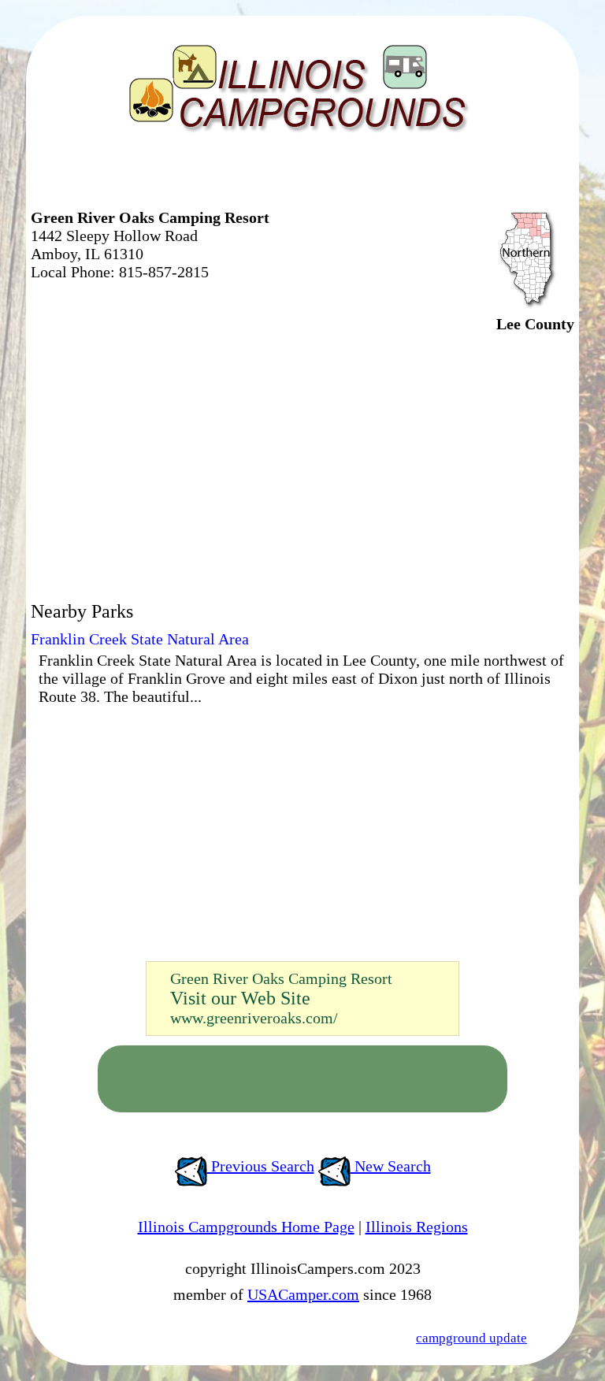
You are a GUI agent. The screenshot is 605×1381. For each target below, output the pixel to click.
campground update (471, 1338)
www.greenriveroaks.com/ (254, 1017)
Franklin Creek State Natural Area (140, 639)
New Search (391, 1166)
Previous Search (260, 1166)
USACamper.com (303, 1294)
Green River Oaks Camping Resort (281, 978)
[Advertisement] (215, 177)
